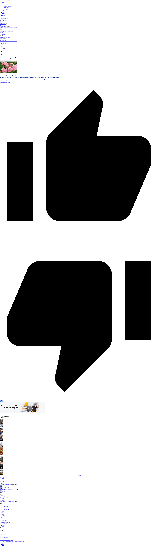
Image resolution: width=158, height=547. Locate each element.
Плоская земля (2, 500)
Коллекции (6, 18)
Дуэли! (1, 413)
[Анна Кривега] (1, 438)
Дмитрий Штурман (3, 496)
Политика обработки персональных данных (6, 540)
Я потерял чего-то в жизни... (4, 25)
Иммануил (1, 23)
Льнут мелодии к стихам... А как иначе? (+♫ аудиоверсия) (8, 27)
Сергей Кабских (2, 477)
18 (9, 26)
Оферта (1, 538)
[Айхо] (1, 452)
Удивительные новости (5, 60)
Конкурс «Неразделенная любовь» (5, 37)
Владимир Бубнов (2, 482)
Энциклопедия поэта (14, 41)
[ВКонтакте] (0, 401)
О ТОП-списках (79, 475)
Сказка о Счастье (2, 478)
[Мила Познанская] (1, 446)
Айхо (1, 33)
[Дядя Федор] (1, 466)
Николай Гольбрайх (3, 26)
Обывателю (2, 22)
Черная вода (2, 498)
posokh (1, 480)
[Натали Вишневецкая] (1, 455)
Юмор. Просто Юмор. (11, 501)
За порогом (1, 495)
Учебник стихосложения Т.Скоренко (5, 41)
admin (1, 36)
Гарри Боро (2, 487)
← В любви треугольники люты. (5, 82)
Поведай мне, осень (3, 24)
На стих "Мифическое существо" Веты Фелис (6, 31)
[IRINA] (1, 460)
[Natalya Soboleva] (1, 421)
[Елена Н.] (1, 449)
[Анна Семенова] (1, 424)
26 (6, 36)
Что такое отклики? (3, 34)
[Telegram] (3, 401)
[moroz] (1, 463)
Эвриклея (1, 483)
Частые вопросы (2, 18)
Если (1, 21)
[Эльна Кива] (1, 435)
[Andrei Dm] (1, 441)
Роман (1, 502)
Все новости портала (3, 40)
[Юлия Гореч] (1, 474)
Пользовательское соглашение (4, 537)
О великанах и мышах (3, 19)
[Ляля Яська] (1, 427)
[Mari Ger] (1, 432)
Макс (1, 20)
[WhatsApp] (2, 401)
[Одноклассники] (1, 401)
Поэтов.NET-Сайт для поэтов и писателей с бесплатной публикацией (12, 541)
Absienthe (1, 400)
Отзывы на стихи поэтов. (8, 484)
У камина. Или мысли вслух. (12, 482)
